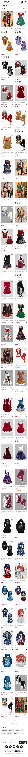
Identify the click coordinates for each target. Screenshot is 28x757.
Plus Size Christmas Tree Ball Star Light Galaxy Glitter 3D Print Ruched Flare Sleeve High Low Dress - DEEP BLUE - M (7, 176)
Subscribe (23, 742)
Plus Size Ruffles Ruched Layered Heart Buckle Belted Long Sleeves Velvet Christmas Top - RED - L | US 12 (7, 414)
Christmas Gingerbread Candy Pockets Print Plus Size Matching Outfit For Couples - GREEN (21, 199)
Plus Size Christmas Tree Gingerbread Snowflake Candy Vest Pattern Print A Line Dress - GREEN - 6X (21, 320)
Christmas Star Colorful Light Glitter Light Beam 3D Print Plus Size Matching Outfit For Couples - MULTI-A (21, 224)
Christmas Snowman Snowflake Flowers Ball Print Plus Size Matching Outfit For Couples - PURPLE (21, 602)
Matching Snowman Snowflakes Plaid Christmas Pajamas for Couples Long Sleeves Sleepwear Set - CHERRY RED (7, 365)
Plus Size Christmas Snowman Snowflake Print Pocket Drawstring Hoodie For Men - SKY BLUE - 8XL (7, 670)
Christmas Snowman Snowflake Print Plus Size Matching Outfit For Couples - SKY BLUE (7, 602)
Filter (23, 8)
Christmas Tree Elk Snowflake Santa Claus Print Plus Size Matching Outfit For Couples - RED (7, 199)
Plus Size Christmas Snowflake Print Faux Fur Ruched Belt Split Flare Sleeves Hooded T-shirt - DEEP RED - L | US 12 (21, 271)
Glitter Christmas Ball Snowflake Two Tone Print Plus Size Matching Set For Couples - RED (7, 102)
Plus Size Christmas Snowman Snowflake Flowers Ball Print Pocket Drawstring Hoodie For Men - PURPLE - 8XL (21, 647)
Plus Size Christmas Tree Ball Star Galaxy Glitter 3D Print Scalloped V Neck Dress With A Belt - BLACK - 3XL (7, 271)
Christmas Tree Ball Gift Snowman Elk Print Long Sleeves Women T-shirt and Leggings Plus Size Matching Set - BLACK (7, 714)
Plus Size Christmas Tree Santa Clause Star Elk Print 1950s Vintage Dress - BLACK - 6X (21, 343)
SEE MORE (14, 723)
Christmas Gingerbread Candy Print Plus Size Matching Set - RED (21, 365)
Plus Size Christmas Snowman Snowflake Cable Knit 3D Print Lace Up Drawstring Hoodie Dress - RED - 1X (21, 625)
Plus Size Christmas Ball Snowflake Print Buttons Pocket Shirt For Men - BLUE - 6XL (7, 647)
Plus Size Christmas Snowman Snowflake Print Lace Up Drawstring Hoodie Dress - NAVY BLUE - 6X (7, 692)
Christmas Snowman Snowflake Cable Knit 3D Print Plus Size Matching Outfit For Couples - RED (21, 580)
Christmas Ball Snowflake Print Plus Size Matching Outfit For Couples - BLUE (7, 625)
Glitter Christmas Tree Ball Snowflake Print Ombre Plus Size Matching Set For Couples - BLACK (21, 77)
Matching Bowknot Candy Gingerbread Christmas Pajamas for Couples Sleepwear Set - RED (21, 714)
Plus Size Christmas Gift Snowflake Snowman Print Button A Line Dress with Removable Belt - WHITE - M (7, 387)
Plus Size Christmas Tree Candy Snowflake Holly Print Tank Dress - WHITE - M (7, 343)
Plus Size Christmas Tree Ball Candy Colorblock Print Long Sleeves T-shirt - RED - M (7, 511)
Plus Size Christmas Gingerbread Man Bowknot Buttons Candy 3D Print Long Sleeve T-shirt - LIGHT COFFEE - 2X (7, 152)
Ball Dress (4, 730)
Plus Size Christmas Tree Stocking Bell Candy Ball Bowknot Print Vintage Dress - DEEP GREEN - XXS (21, 28)
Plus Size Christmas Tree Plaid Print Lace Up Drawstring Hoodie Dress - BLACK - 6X (7, 535)
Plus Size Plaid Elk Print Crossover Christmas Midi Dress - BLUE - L (21, 461)
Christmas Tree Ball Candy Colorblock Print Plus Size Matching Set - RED (21, 511)
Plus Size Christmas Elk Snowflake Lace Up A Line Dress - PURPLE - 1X (7, 486)
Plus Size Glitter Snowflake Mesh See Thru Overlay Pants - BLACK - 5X (21, 298)
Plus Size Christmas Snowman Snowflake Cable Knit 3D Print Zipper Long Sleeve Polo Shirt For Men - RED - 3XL (21, 670)
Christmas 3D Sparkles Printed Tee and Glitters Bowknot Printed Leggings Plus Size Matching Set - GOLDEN (21, 152)
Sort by (11, 8)
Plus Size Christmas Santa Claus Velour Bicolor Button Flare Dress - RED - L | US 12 (7, 298)
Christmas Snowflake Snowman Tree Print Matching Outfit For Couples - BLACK (21, 692)
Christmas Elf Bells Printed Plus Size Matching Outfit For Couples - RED (7, 28)
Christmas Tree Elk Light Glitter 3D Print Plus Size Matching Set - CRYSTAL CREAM (7, 224)
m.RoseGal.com (8, 2)
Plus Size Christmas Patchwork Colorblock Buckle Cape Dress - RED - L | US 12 (7, 437)
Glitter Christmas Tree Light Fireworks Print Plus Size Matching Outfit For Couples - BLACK (7, 77)
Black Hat (11, 730)
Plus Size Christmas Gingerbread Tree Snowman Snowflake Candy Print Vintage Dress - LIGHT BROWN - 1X (21, 387)
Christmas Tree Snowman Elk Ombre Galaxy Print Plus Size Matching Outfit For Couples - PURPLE (21, 53)
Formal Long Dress (6, 733)
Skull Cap (16, 733)
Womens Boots (19, 730)
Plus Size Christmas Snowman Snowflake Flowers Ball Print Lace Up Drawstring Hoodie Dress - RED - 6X (7, 580)
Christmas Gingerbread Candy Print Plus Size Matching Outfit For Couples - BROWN (7, 53)
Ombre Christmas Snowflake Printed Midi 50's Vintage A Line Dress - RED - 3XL (21, 246)
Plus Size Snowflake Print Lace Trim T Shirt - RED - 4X (7, 320)
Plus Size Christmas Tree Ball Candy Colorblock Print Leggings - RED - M (21, 486)
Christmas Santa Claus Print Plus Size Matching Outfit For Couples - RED (7, 246)
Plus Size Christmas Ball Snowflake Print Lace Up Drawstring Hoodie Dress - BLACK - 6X (21, 558)
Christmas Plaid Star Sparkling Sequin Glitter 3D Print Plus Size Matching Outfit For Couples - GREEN (21, 176)
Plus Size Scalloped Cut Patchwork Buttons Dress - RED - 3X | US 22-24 (21, 102)
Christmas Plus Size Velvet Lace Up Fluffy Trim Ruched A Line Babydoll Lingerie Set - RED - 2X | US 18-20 (21, 437)
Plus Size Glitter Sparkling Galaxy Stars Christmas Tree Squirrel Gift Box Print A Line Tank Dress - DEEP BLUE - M (21, 414)
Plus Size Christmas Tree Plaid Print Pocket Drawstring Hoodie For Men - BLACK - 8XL (21, 535)
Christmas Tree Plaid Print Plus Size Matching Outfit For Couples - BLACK (7, 558)
